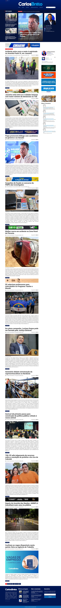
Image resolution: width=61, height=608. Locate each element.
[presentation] (38, 14)
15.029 (17, 583)
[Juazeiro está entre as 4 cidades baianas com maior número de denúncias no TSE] (35, 98)
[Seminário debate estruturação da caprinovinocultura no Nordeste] (35, 375)
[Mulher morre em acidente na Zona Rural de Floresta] (21, 252)
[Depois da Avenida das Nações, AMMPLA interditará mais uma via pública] (21, 520)
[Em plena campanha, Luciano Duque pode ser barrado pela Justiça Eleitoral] (35, 332)
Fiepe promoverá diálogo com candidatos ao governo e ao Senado (30, 34)
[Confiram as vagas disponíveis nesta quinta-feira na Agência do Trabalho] (35, 548)
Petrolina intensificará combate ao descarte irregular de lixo (30, 11)
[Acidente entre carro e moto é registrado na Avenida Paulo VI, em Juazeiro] (21, 68)
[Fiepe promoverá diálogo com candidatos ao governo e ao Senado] (35, 139)
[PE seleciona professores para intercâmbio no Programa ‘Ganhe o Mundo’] (21, 303)
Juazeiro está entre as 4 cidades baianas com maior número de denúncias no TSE (10, 38)
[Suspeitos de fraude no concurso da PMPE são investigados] (21, 201)
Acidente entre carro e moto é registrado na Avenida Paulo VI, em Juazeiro (11, 25)
